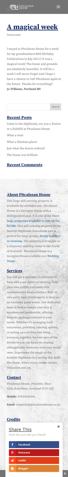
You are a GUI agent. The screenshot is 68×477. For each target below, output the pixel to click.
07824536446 (26, 397)
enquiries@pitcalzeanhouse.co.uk (38, 405)
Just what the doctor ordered (26, 148)
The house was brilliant (22, 155)
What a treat (15, 135)
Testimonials (14, 35)
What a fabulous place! (22, 142)
